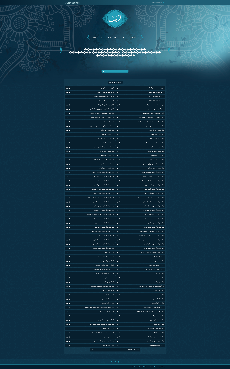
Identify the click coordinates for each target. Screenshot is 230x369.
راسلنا (94, 37)
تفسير (116, 37)
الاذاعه (109, 37)
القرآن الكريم (133, 37)
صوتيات (124, 37)
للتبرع (101, 37)
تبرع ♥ (77, 2)
